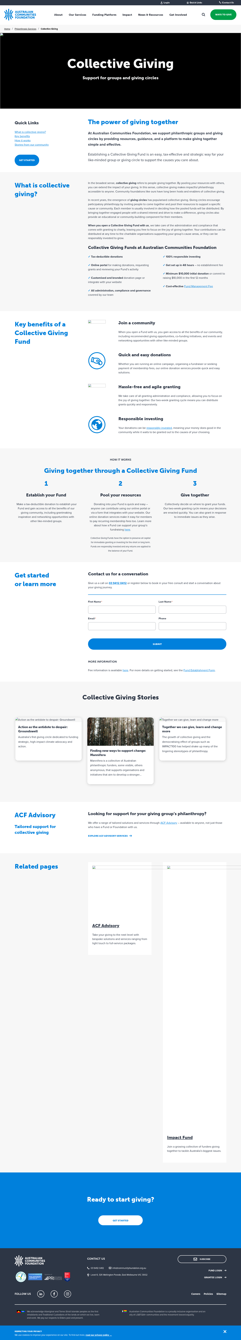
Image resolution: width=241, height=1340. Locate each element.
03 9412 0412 (97, 1268)
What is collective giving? (30, 132)
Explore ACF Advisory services (108, 836)
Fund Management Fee (198, 286)
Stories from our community (32, 145)
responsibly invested (159, 428)
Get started (27, 160)
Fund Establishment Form (199, 670)
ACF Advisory (168, 823)
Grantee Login (213, 1277)
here (127, 529)
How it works (23, 140)
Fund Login (215, 1270)
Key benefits (22, 136)
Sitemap (221, 1294)
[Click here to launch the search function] (203, 14)
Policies (208, 1294)
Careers (195, 1294)
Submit (157, 644)
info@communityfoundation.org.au (129, 1268)
